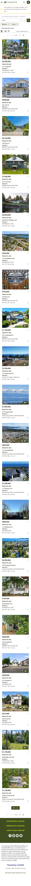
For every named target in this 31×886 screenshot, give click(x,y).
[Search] (23, 2)
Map (5, 31)
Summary (8, 31)
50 (26, 57)
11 (26, 709)
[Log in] (28, 2)
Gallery (2, 31)
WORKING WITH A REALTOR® (15, 826)
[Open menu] (1, 2)
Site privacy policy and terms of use (15, 872)
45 (26, 594)
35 (26, 95)
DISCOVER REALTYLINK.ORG (15, 821)
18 (26, 287)
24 (26, 364)
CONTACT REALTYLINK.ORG (15, 830)
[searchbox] (14, 16)
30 (26, 440)
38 (26, 517)
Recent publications (22, 31)
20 (26, 172)
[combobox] (15, 16)
